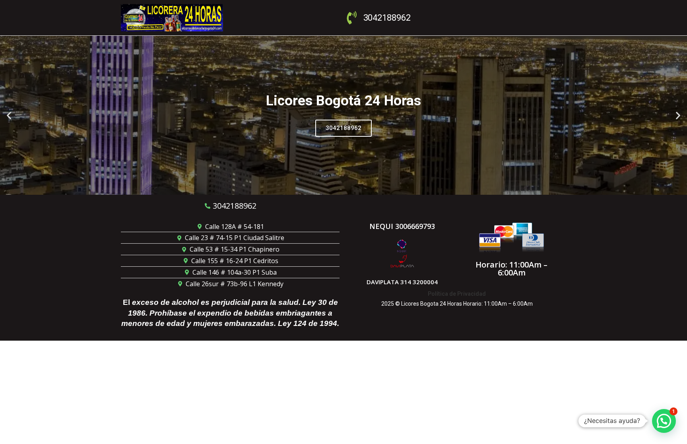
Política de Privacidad (457, 294)
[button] (9, 115)
